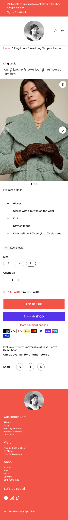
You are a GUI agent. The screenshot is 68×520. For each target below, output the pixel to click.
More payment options (34, 325)
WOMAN (7, 467)
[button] (31, 184)
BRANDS (8, 477)
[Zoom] (62, 84)
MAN (6, 470)
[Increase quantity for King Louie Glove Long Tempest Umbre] (18, 280)
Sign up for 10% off (16, 12)
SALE (6, 474)
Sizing (6, 425)
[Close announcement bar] (63, 8)
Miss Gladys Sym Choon (15, 448)
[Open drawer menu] (5, 31)
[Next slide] (62, 130)
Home (6, 48)
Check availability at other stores (26, 354)
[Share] (19, 367)
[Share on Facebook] (30, 367)
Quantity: (9, 272)
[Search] (55, 31)
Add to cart (34, 304)
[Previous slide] (5, 130)
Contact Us (9, 434)
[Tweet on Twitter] (41, 367)
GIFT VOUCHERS (11, 480)
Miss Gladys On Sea (13, 454)
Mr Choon (8, 451)
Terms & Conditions (13, 432)
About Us (8, 422)
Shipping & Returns (13, 428)
